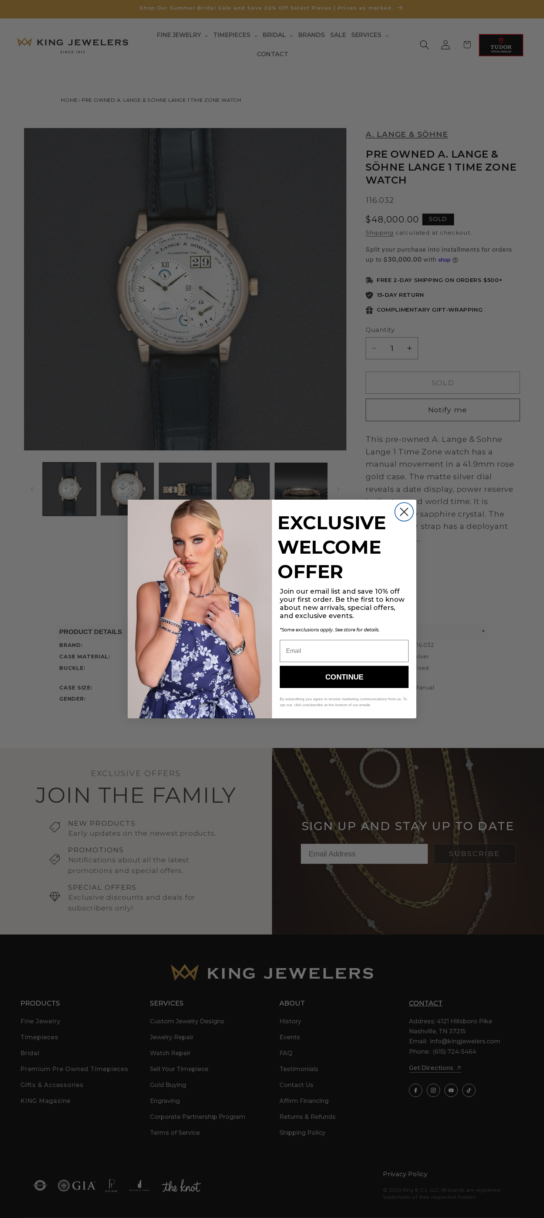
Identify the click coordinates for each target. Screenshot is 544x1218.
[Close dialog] (404, 512)
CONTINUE (344, 677)
